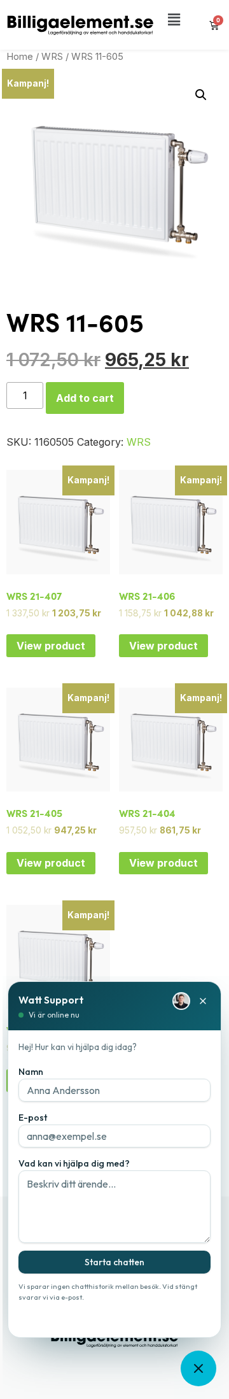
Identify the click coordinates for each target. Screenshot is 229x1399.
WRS (52, 56)
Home (19, 56)
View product (51, 645)
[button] (174, 20)
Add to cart (85, 398)
